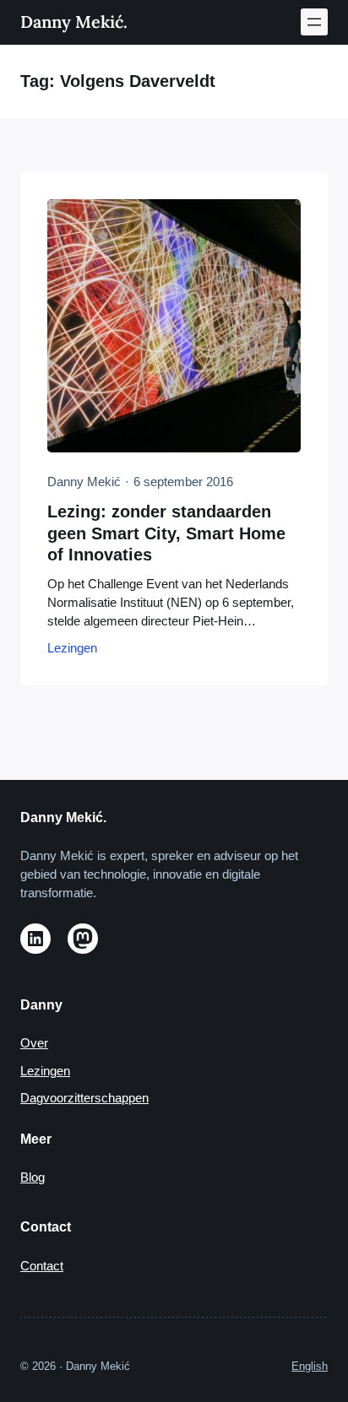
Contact (41, 1266)
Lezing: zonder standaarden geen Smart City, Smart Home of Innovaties (166, 533)
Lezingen (72, 648)
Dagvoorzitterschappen (84, 1098)
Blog (32, 1177)
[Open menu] (314, 21)
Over (34, 1043)
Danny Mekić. (74, 21)
